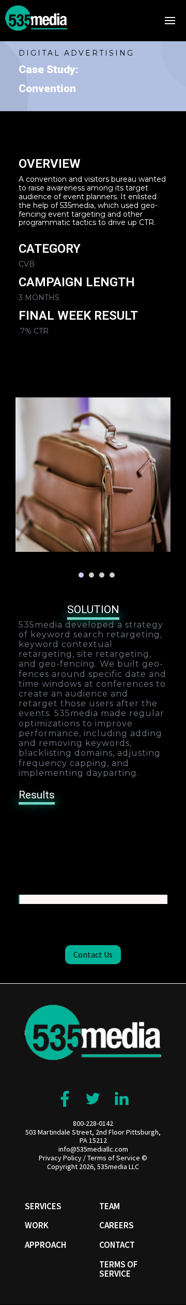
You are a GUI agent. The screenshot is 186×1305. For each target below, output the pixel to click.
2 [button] (91, 575)
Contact (117, 1244)
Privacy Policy (60, 1157)
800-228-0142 (93, 1123)
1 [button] (81, 575)
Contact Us (93, 954)
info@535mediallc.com (93, 1149)
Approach (45, 1244)
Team (109, 1206)
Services (43, 1206)
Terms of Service (113, 1157)
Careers (116, 1225)
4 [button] (112, 575)
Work (37, 1225)
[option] (93, 474)
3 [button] (101, 575)
